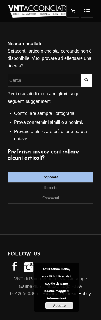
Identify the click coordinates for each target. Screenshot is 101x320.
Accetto (59, 305)
